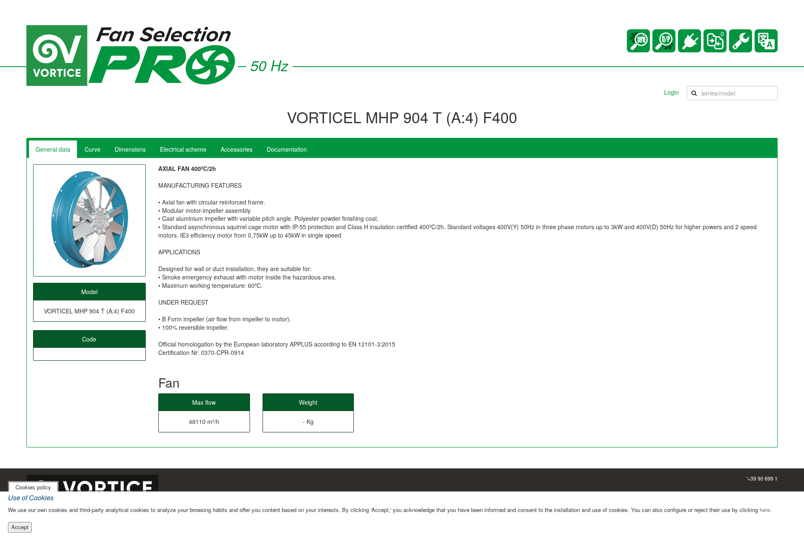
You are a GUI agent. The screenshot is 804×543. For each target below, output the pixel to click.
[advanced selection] (663, 40)
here (765, 510)
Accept (19, 527)
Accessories (237, 149)
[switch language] (766, 40)
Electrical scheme (183, 149)
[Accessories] (689, 40)
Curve (92, 149)
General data (53, 149)
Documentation (287, 149)
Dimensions (130, 149)
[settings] (740, 40)
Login (671, 92)
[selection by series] (638, 40)
